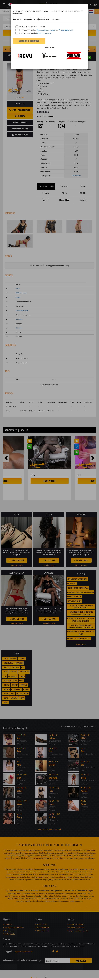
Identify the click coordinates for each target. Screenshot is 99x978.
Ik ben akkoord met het (35, 33)
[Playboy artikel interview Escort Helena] (49, 55)
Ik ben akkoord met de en (46, 30)
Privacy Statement (66, 30)
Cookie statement (44, 33)
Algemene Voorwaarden (46, 30)
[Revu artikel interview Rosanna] (25, 56)
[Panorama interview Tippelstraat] (74, 55)
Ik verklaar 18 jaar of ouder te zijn (32, 27)
